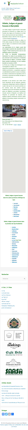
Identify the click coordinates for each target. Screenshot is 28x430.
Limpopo (15, 212)
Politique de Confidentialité (15, 425)
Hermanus (14, 236)
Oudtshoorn (14, 38)
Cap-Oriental (16, 205)
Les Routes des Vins (6, 303)
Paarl (13, 249)
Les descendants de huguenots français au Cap (12, 386)
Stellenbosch (15, 256)
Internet (19, 124)
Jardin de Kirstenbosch (6, 308)
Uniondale (14, 258)
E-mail (15, 124)
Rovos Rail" (4, 299)
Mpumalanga (16, 214)
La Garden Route (5, 293)
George (13, 234)
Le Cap (13, 240)
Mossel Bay (14, 245)
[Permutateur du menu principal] (4, 3)
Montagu (14, 243)
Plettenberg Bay (15, 253)
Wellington (14, 260)
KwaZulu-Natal (17, 210)
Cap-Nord (16, 203)
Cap (22, 36)
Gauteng (15, 209)
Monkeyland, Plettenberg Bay (8, 306)
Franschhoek (15, 232)
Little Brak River (15, 241)
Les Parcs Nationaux (6, 295)
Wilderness (14, 262)
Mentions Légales (4, 425)
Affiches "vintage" (6, 301)
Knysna (13, 238)
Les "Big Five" (5, 297)
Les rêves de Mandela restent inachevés (10, 393)
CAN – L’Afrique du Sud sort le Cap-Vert (11, 395)
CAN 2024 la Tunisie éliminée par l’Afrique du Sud (13, 402)
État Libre (16, 207)
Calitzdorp (14, 230)
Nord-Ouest (16, 216)
